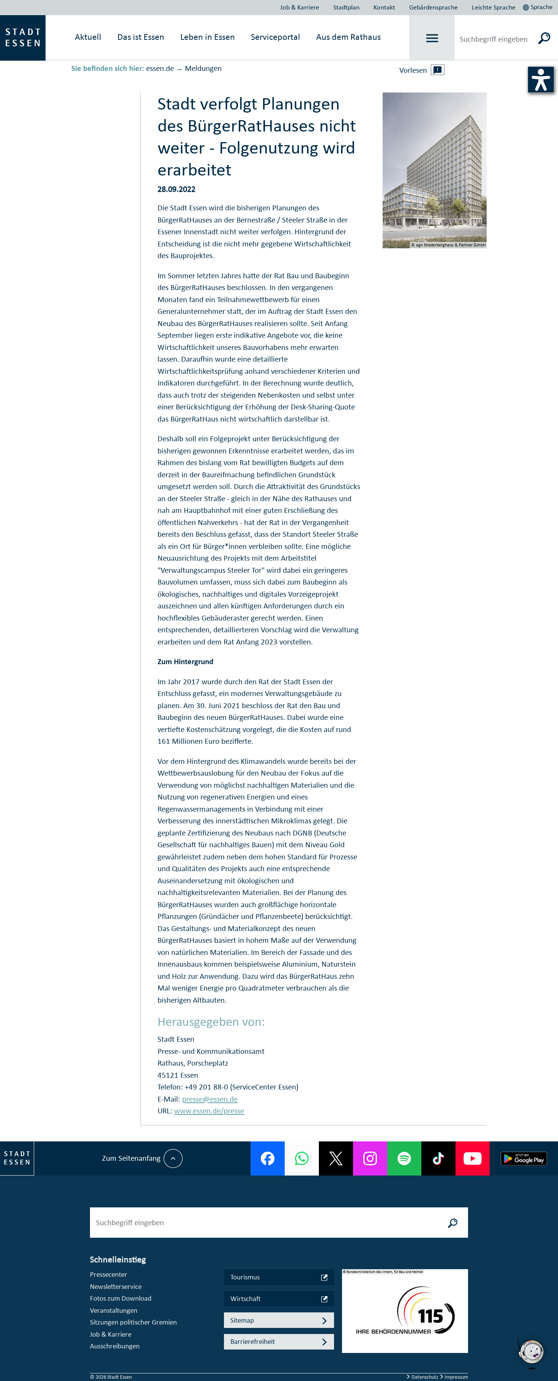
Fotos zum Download (120, 1298)
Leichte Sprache (493, 7)
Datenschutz (425, 1377)
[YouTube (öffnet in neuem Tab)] (473, 1158)
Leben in (207, 36)
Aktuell (88, 36)
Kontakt (384, 7)
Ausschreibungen (115, 1346)
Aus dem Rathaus (348, 36)
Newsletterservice (116, 1286)
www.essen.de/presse (209, 1111)
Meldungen (203, 68)
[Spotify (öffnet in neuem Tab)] (404, 1158)
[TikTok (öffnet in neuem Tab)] (438, 1158)
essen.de (160, 68)
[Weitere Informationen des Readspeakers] (438, 69)
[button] (538, 6)
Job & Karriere (299, 7)
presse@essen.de (210, 1099)
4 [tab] (348, 1341)
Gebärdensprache (433, 7)
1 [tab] (348, 1305)
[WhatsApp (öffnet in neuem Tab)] (302, 1158)
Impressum (455, 1377)
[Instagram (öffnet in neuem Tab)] (370, 1158)
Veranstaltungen (113, 1310)
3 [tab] (348, 1329)
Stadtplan (346, 7)
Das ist (140, 36)
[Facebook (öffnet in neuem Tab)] (268, 1158)
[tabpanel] (405, 1315)
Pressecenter (108, 1274)
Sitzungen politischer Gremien (133, 1322)
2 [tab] (348, 1317)
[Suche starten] (453, 1222)
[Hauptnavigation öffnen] (432, 38)
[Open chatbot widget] (531, 1371)
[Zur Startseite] (23, 37)
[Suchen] (544, 38)
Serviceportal (275, 36)
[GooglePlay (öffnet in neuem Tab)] (524, 1158)
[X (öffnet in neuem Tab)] (336, 1158)
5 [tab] (348, 1353)
